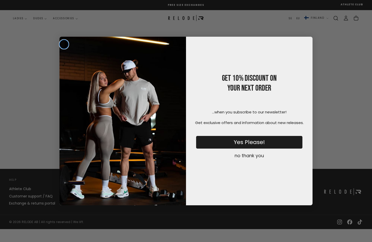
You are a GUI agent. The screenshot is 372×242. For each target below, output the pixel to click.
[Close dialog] (64, 44)
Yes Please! (249, 142)
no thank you (249, 156)
